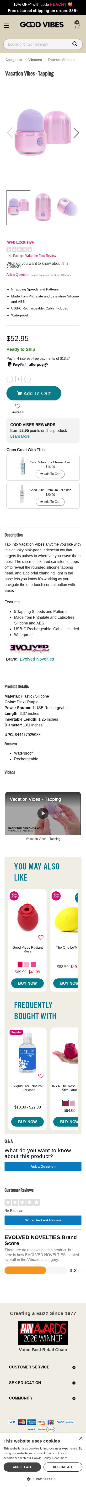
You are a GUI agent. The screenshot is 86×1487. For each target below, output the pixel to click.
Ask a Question (17, 275)
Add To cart (37, 393)
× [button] (80, 1438)
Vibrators (35, 59)
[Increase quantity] (27, 379)
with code (42, 4)
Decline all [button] (63, 1467)
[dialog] (43, 1460)
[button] (6, 24)
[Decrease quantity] (9, 379)
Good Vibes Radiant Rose (27, 949)
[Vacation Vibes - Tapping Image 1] (43, 133)
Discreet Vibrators (61, 59)
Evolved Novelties (37, 659)
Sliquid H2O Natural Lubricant (28, 1088)
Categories (13, 59)
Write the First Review (40, 256)
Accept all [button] (22, 1467)
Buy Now (27, 983)
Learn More (20, 436)
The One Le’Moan (69, 947)
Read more (60, 1458)
